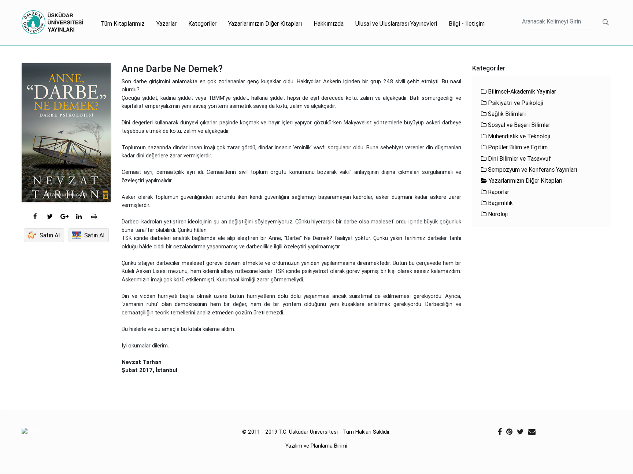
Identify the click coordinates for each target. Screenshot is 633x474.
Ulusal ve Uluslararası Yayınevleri (396, 23)
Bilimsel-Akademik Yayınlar (521, 91)
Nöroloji (497, 214)
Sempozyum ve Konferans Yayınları (531, 169)
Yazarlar (166, 23)
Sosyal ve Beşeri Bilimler (518, 124)
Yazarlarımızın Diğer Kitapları (265, 23)
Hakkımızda (329, 23)
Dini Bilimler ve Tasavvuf (518, 158)
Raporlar (497, 192)
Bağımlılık (499, 203)
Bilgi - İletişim (467, 23)
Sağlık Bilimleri (506, 113)
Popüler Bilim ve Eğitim (517, 147)
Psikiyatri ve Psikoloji (514, 102)
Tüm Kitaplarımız (123, 23)
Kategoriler (202, 23)
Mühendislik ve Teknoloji (518, 136)
